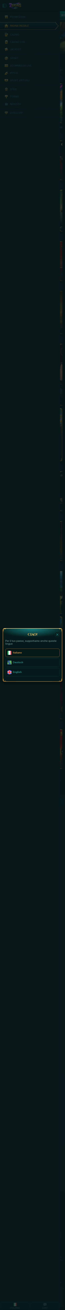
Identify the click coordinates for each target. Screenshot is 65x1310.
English (17, 672)
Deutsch (18, 662)
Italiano (17, 652)
